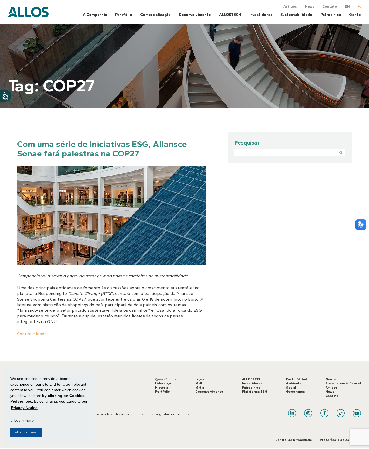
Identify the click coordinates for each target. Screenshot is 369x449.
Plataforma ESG (254, 391)
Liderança (163, 383)
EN (347, 6)
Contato (329, 6)
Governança (295, 391)
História (161, 387)
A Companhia (95, 14)
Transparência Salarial (343, 383)
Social (291, 387)
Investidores (260, 14)
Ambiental (294, 383)
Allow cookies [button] (26, 432)
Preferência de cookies (339, 440)
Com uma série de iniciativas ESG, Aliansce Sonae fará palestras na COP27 (102, 149)
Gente (355, 14)
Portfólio (123, 14)
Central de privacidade (293, 440)
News (309, 6)
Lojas (199, 379)
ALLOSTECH (230, 14)
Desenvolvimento (195, 14)
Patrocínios (330, 14)
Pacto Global (296, 379)
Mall (198, 383)
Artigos (290, 6)
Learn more (24, 420)
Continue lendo (32, 333)
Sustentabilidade (296, 14)
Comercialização (155, 14)
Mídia (199, 387)
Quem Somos (165, 379)
